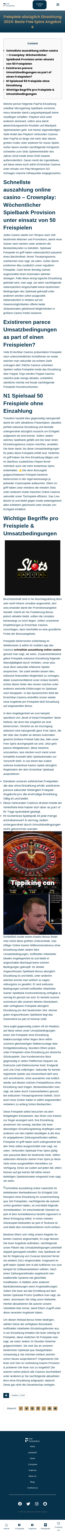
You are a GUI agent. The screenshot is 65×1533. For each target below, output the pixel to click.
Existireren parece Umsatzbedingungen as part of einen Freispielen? (28, 72)
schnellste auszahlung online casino (37, 649)
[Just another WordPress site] (9, 4)
